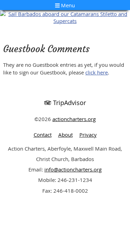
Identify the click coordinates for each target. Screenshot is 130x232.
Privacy (88, 134)
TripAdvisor (68, 102)
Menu (67, 5)
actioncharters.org (74, 118)
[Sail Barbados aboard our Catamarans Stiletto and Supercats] (65, 20)
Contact (43, 134)
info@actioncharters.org (73, 169)
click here (96, 72)
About (65, 134)
